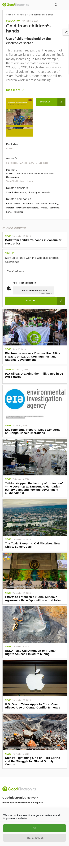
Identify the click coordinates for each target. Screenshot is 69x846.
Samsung (54, 207)
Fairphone (28, 203)
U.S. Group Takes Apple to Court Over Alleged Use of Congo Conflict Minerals (32, 706)
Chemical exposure (16, 192)
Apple (9, 203)
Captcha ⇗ (46, 293)
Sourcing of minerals (39, 192)
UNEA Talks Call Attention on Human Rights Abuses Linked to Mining (30, 652)
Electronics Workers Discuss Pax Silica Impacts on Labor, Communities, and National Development (32, 357)
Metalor (10, 207)
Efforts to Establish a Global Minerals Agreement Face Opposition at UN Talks (33, 598)
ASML (17, 203)
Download (45, 102)
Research (20, 15)
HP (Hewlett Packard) (47, 203)
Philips (43, 207)
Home (9, 15)
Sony (8, 212)
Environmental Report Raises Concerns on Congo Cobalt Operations (32, 431)
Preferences (35, 837)
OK (34, 828)
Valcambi (18, 212)
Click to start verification (33, 290)
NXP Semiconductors (27, 207)
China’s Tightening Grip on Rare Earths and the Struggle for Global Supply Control (32, 761)
